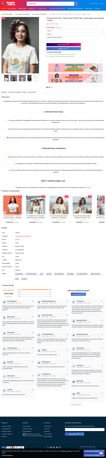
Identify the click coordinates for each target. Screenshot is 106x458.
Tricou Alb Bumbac (59, 274)
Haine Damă (22, 8)
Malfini (17, 239)
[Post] (47, 87)
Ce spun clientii (31, 92)
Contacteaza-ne (27, 426)
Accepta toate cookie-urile (92, 451)
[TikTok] (60, 447)
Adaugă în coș (62, 48)
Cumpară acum (61, 44)
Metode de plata (48, 436)
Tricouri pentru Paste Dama (39, 14)
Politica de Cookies (6, 431)
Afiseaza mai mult (75, 404)
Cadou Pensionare (95, 274)
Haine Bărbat (11, 8)
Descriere (4, 92)
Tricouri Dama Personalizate (22, 14)
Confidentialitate (5, 428)
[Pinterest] (54, 447)
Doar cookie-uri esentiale (92, 455)
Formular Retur (47, 426)
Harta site (4, 436)
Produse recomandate (14, 92)
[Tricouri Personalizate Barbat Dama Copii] (75, 78)
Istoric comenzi (48, 434)
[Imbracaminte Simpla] (8, 3)
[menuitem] (6, 78)
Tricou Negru (70, 274)
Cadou (41, 274)
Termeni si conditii (6, 426)
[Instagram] (51, 447)
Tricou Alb (48, 274)
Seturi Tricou (42, 8)
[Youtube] (57, 447)
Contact (97, 8)
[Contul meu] (93, 3)
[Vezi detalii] (4, 213)
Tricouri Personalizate (57, 8)
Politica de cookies (66, 451)
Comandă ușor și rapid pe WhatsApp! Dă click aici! (61, 56)
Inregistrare (47, 431)
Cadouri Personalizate (75, 8)
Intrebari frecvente (28, 428)
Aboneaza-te (72, 434)
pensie (17, 279)
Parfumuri (88, 8)
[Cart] (102, 3)
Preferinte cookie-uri (7, 455)
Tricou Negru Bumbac (82, 274)
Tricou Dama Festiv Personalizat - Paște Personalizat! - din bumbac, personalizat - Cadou (35, 217)
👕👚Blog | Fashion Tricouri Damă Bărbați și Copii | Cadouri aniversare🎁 (32, 434)
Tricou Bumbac (19, 274)
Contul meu (47, 428)
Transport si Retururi (6, 434)
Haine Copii (32, 8)
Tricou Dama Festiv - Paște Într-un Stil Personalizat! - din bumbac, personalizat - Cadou (12, 217)
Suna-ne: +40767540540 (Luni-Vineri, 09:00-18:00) (62, 54)
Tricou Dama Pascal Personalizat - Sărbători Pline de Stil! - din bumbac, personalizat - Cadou (82, 217)
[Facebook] (48, 447)
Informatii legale (27, 431)
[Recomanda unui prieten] (52, 87)
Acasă (3, 8)
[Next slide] (102, 209)
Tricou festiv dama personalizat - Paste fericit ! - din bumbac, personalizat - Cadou (59, 217)
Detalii (24, 92)
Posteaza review (76, 294)
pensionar (24, 279)
